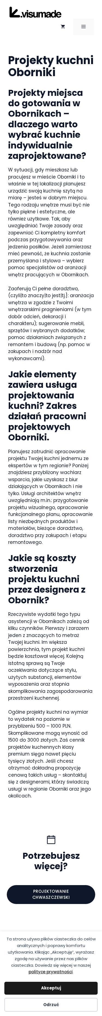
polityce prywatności (51, 972)
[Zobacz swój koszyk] (62, 27)
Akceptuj (51, 988)
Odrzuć (51, 1005)
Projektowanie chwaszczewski (51, 894)
